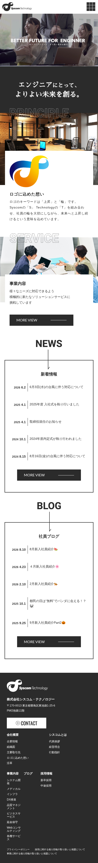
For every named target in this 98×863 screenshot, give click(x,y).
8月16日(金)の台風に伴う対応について (57, 456)
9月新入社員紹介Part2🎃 (47, 622)
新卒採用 (46, 780)
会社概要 (13, 734)
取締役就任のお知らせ (46, 421)
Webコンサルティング (14, 829)
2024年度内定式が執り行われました (56, 439)
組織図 (11, 746)
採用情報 (46, 773)
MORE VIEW (26, 320)
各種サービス (14, 837)
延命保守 (12, 822)
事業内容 (13, 773)
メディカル (14, 788)
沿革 (9, 763)
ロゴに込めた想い (18, 757)
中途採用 (46, 785)
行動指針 (54, 752)
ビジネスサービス (14, 815)
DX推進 (11, 799)
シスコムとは (58, 734)
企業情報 (12, 741)
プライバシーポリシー (18, 849)
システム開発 (14, 782)
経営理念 (54, 746)
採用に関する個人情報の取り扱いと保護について (60, 849)
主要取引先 (14, 752)
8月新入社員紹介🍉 (44, 549)
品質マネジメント (14, 806)
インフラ (12, 794)
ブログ (28, 773)
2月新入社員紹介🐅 (44, 584)
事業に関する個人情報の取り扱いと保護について (32, 853)
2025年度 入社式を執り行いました (54, 404)
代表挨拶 (54, 741)
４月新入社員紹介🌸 (44, 566)
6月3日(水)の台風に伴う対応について (56, 387)
